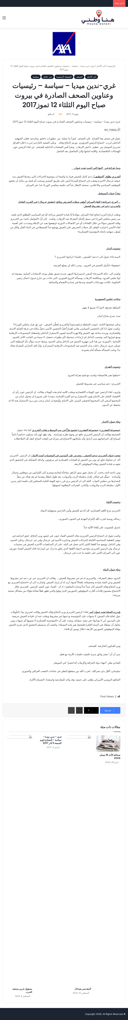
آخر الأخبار (101, 66)
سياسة (36, 76)
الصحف (79, 76)
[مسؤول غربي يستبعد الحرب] (20, 860)
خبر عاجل (47, 76)
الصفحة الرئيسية (64, 76)
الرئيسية (112, 66)
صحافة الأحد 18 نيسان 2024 (110, 756)
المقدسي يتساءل (83, 988)
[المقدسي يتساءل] (78, 860)
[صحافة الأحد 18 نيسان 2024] (108, 743)
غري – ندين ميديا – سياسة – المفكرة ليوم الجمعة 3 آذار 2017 (51, 740)
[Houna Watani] (98, 17)
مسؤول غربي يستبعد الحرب (22, 990)
